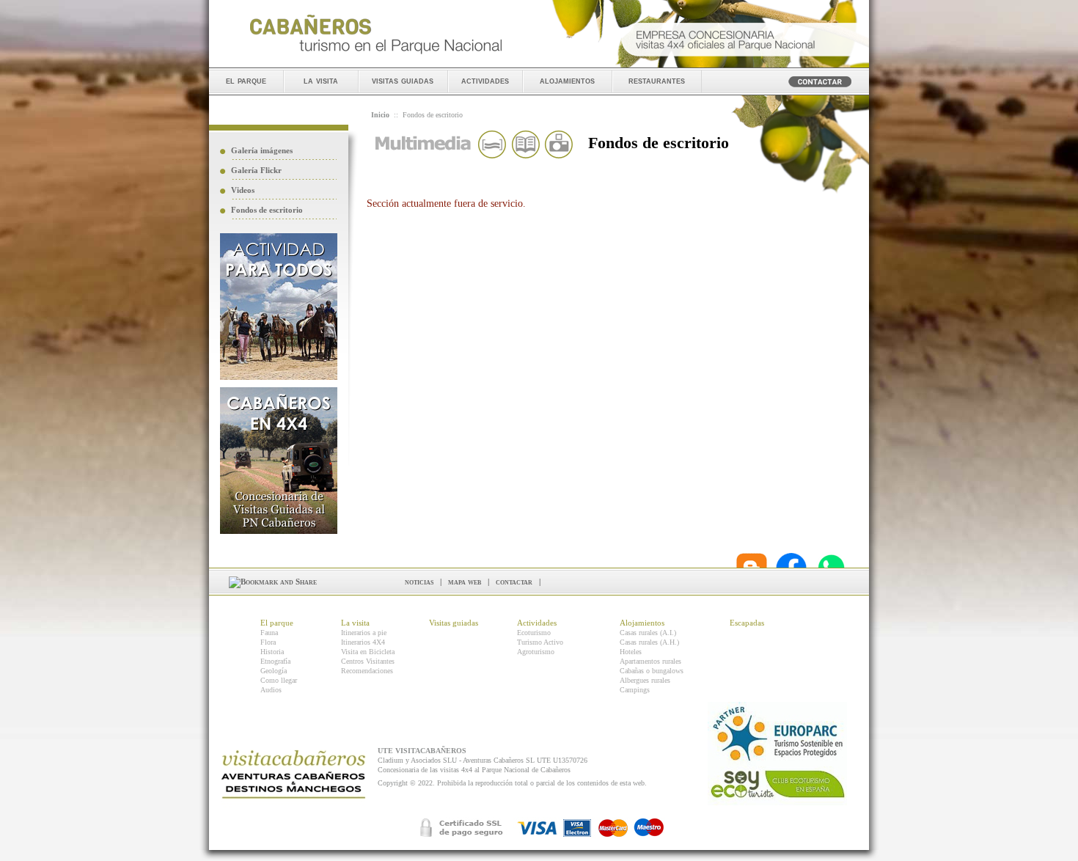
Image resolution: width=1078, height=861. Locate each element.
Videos (242, 190)
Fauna (269, 633)
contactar (514, 581)
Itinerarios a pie (363, 633)
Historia (272, 652)
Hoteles (631, 652)
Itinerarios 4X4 (363, 642)
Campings (635, 690)
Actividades (537, 622)
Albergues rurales (645, 680)
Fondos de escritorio (267, 209)
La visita (355, 622)
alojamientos (567, 80)
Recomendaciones (367, 671)
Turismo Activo (540, 642)
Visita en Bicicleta (368, 652)
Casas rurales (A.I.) (648, 633)
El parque (276, 622)
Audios (271, 690)
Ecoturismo (534, 633)
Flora (268, 642)
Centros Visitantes (368, 661)
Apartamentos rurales (650, 661)
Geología (273, 671)
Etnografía (275, 661)
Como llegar (278, 680)
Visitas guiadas (453, 622)
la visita (321, 80)
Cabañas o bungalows (651, 671)
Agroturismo (535, 652)
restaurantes (656, 80)
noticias (419, 581)
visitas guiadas (402, 80)
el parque (246, 80)
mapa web (464, 581)
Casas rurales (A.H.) (649, 642)
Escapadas (747, 622)
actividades (485, 80)
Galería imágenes (262, 150)
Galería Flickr (256, 170)
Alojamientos (642, 622)
